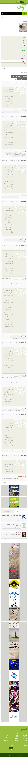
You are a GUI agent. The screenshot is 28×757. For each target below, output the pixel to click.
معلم (10, 240)
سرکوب (9, 197)
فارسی (21, 1)
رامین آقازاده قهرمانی (16, 154)
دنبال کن (2, 69)
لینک (23, 40)
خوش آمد (25, 735)
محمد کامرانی (23, 154)
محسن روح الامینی (15, 153)
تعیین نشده (17, 520)
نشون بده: (23, 79)
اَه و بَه (7, 742)
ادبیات (12, 414)
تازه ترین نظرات (7, 512)
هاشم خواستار (16, 112)
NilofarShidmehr (18, 534)
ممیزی (3, 450)
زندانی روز (20, 240)
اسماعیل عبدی (14, 240)
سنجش (22, 50)
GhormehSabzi (23, 82)
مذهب (12, 455)
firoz (20, 527)
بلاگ (23, 43)
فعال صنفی (11, 112)
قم (13, 478)
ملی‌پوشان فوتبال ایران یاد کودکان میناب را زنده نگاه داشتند (11, 516)
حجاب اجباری (15, 338)
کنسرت (6, 278)
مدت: (16, 76)
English (17, 1)
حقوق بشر (11, 82)
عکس (23, 53)
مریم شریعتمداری (13, 337)
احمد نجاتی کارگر (15, 156)
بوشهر (3, 278)
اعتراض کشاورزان (14, 197)
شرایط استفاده (24, 737)
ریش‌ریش (18, 533)
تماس (26, 740)
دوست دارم (15, 110)
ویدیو (23, 45)
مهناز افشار (18, 410)
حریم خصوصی (24, 739)
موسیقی (22, 48)
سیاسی (17, 529)
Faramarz (19, 518)
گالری (23, 56)
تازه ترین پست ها (20, 512)
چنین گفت (22, 61)
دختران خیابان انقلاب (22, 338)
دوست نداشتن (25, 110)
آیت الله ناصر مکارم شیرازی (7, 478)
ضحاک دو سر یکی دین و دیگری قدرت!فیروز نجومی (12, 524)
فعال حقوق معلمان (5, 112)
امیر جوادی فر (9, 154)
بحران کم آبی (4, 197)
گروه (23, 64)
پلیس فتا (6, 377)
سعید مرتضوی (8, 153)
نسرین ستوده (19, 337)
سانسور (14, 377)
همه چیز (23, 37)
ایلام (3, 377)
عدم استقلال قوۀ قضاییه (21, 241)
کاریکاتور (22, 58)
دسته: (25, 76)
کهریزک (20, 153)
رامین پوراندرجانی (23, 156)
